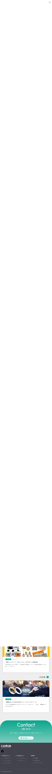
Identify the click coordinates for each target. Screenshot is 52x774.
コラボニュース (22, 760)
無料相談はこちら (27, 738)
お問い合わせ (37, 760)
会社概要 (36, 758)
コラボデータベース (23, 758)
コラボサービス (7, 758)
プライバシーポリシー (38, 762)
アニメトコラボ (7, 760)
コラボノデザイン (7, 762)
